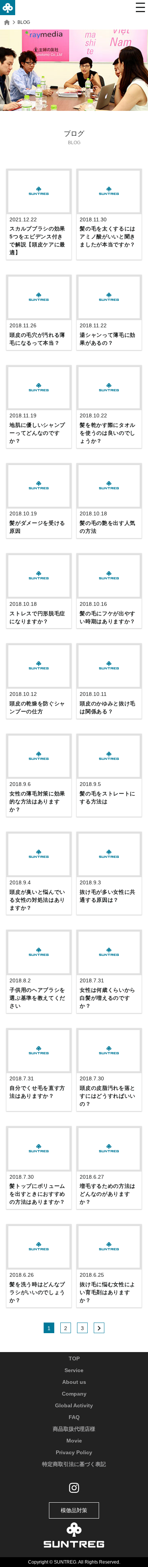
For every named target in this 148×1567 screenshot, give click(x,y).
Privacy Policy (74, 1452)
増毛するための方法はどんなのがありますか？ (107, 1194)
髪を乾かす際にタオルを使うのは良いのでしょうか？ (107, 433)
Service (74, 1370)
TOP (74, 1358)
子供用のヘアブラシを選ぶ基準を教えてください (37, 998)
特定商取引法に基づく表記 (74, 1464)
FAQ (74, 1417)
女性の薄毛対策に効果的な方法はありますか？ (37, 801)
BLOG (23, 22)
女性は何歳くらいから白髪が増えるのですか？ (107, 998)
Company (74, 1394)
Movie (74, 1441)
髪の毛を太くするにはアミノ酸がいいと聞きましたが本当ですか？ (107, 236)
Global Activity (74, 1405)
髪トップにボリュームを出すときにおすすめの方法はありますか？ (37, 1194)
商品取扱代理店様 (74, 1429)
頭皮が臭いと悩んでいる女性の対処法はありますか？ (37, 900)
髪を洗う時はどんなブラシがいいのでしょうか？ (37, 1292)
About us (74, 1382)
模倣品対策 (74, 1510)
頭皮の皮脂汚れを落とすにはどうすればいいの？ (107, 1096)
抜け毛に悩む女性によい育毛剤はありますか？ (107, 1292)
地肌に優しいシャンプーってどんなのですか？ (37, 433)
